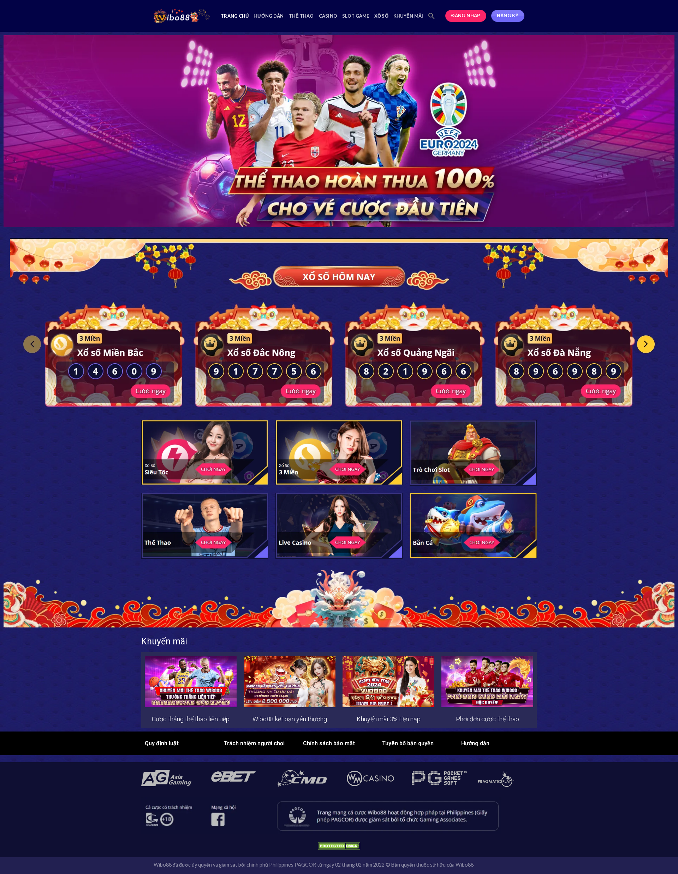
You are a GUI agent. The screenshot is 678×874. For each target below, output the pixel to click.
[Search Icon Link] (431, 16)
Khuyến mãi (408, 16)
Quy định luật (162, 743)
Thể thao (301, 16)
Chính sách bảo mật (329, 743)
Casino (328, 16)
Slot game (355, 16)
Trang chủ (235, 16)
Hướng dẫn (269, 16)
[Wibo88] (182, 16)
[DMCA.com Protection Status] (339, 845)
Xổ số (381, 16)
